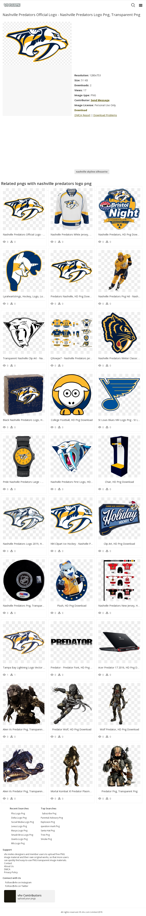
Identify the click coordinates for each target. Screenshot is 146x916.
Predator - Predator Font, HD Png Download (76, 667)
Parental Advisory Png (52, 817)
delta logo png (19, 817)
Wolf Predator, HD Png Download (119, 729)
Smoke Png (46, 839)
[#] (37, 43)
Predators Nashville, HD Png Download (73, 296)
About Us (9, 866)
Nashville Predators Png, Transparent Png (27, 605)
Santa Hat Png (48, 830)
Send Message (100, 100)
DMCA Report (82, 115)
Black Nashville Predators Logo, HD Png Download (32, 420)
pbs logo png (18, 813)
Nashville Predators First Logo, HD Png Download (79, 482)
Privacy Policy (11, 872)
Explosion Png (48, 822)
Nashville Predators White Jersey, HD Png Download (81, 234)
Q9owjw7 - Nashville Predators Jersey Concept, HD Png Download (89, 358)
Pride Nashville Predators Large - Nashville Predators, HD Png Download (45, 482)
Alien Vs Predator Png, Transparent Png (25, 729)
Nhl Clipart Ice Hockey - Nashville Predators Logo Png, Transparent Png (92, 543)
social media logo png (22, 822)
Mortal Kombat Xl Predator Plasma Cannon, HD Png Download (87, 791)
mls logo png (18, 843)
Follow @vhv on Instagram (18, 882)
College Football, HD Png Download (72, 420)
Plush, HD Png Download (71, 605)
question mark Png (50, 826)
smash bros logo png (22, 834)
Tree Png (45, 834)
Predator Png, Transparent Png (119, 791)
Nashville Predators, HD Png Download (121, 234)
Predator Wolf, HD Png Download (71, 729)
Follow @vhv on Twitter (16, 886)
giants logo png (19, 839)
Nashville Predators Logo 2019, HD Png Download (32, 543)
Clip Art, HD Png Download (119, 543)
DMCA (7, 869)
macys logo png (19, 830)
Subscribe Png (49, 813)
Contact (8, 863)
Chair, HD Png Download (119, 482)
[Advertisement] (109, 46)
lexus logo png (19, 826)
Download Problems (105, 115)
